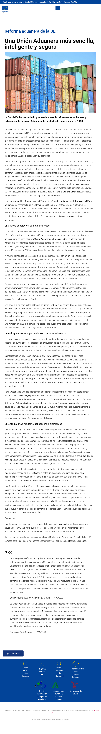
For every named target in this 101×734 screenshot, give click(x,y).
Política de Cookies (62, 720)
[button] (57, 8)
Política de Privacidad (48, 720)
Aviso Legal (36, 720)
